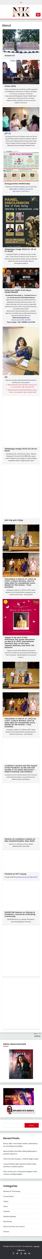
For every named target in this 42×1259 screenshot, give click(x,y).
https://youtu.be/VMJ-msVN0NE (21, 320)
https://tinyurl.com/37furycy (21, 191)
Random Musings (9, 1216)
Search (31, 1125)
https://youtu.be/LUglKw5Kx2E (28, 877)
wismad (36, 1246)
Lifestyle (6, 1211)
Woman (6, 1232)
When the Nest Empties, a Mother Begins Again (20, 1159)
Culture (5, 1201)
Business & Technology (11, 1191)
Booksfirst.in (32, 380)
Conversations (8, 1196)
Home (5, 1206)
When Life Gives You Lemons (14, 1226)
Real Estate (7, 1221)
